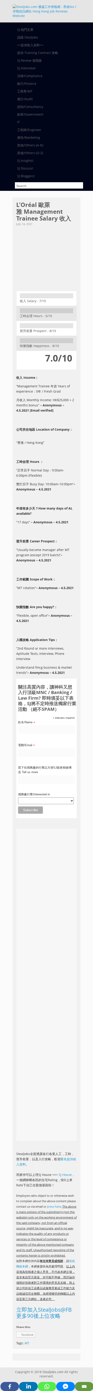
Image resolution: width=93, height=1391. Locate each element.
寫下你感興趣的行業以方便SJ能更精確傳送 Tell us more (45, 770)
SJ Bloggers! (26, 176)
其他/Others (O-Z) (30, 153)
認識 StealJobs (27, 37)
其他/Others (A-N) (30, 145)
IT (18, 122)
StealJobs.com (52, 1372)
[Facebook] (9, 1386)
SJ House (65, 1175)
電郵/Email (26, 745)
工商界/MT (25, 91)
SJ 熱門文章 (25, 29)
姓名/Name (26, 723)
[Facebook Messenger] (65, 1386)
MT (27, 1343)
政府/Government (30, 114)
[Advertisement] (46, 256)
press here (54, 1206)
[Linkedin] (28, 1386)
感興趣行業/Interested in (34, 794)
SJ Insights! (25, 160)
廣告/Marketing (28, 137)
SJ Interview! (26, 68)
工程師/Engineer (29, 130)
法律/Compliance (29, 76)
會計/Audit (25, 99)
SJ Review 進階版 (29, 60)
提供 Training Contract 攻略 (37, 53)
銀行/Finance (26, 83)
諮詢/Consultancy (30, 106)
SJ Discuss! (25, 168)
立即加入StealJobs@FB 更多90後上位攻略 (44, 1312)
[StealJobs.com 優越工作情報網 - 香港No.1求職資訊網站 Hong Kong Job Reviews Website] (45, 16)
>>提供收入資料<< (30, 45)
